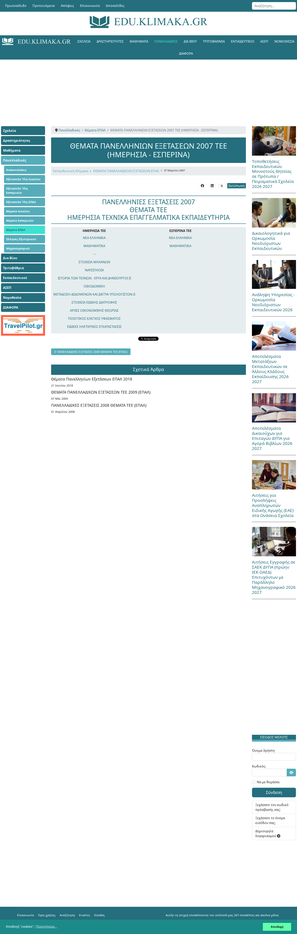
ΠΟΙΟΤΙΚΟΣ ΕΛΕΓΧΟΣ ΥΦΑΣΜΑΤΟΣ (94, 318)
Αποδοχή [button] (277, 926)
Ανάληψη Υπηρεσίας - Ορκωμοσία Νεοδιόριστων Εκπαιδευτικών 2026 (273, 302)
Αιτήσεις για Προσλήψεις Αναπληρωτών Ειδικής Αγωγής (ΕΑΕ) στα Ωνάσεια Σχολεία (273, 505)
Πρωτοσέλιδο (15, 5)
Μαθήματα (139, 41)
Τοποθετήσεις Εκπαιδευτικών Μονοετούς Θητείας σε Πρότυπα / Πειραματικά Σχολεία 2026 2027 (273, 173)
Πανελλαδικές (166, 41)
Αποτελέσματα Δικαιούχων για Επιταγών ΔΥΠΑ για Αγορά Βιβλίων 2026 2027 (272, 438)
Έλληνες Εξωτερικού (21, 239)
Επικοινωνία (90, 5)
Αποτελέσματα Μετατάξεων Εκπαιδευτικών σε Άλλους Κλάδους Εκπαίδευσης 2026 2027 (270, 368)
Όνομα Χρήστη (263, 750)
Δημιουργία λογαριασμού (266, 833)
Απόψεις (67, 5)
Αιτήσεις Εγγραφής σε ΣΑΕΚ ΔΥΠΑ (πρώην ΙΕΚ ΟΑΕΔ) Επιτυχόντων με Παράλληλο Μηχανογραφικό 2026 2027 (274, 577)
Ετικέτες (84, 915)
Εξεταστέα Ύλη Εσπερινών (17, 191)
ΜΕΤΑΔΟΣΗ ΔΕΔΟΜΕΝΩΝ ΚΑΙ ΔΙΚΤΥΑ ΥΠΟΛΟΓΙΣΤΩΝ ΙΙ (94, 294)
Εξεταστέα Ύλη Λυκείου (23, 179)
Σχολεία (84, 41)
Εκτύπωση (237, 185)
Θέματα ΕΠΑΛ (15, 230)
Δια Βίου (190, 41)
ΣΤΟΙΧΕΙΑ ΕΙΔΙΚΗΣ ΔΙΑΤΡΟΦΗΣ (94, 302)
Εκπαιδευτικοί (242, 41)
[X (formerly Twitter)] (221, 185)
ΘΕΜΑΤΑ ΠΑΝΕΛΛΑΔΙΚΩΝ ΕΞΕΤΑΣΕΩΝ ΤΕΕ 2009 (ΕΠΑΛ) (101, 392)
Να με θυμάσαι (268, 782)
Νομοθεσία (12, 297)
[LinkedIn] (212, 185)
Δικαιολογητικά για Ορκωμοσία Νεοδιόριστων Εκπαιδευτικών (271, 240)
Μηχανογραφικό (18, 248)
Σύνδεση (274, 792)
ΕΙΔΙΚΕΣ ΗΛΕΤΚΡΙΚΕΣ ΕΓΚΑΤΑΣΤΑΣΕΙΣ (94, 326)
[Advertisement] (139, 88)
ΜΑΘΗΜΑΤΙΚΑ (94, 246)
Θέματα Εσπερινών (20, 220)
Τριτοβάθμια (214, 41)
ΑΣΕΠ (264, 41)
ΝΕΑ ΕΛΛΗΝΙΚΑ (94, 238)
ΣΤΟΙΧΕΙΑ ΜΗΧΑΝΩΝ (94, 262)
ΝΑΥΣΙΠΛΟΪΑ (94, 270)
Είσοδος (99, 915)
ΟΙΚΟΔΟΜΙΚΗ (94, 286)
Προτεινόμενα (44, 5)
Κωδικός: (259, 766)
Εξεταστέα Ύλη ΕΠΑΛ (21, 202)
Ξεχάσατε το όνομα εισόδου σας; (270, 820)
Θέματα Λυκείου (18, 211)
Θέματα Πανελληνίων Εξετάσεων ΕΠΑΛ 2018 (91, 379)
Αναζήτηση (67, 915)
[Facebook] (202, 185)
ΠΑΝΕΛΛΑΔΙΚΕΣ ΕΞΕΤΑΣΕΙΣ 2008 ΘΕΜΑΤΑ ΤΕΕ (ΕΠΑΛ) (98, 405)
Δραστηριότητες (110, 41)
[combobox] (274, 6)
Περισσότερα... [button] (46, 926)
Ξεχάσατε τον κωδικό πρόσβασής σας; (272, 807)
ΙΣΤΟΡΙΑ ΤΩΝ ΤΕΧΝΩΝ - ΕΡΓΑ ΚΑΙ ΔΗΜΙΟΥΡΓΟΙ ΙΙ (94, 278)
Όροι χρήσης (47, 915)
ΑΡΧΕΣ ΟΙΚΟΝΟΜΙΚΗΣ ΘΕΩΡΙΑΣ (94, 310)
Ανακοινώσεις (16, 170)
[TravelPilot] (23, 325)
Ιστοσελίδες (115, 5)
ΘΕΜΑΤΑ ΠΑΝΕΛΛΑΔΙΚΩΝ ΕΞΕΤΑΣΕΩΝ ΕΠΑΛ (126, 171)
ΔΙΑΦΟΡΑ (186, 53)
